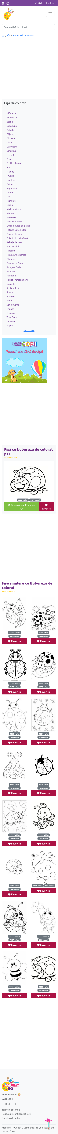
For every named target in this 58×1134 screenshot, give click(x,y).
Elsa (9, 158)
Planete (11, 258)
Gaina (9, 183)
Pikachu (11, 250)
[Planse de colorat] (3, 35)
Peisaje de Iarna (15, 233)
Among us (12, 117)
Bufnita (10, 129)
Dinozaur (11, 150)
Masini (10, 204)
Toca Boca (12, 317)
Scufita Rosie (13, 287)
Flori (9, 167)
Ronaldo (11, 283)
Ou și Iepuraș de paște (18, 225)
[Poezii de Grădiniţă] (24, 360)
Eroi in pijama (14, 163)
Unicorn (11, 321)
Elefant (10, 154)
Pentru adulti (13, 246)
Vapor (10, 325)
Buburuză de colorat (23, 35)
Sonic (9, 300)
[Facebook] (3, 2)
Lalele (10, 192)
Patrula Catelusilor (16, 229)
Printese (11, 271)
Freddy (10, 171)
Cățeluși (11, 134)
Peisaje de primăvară (17, 237)
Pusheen (11, 275)
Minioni (10, 213)
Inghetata (12, 188)
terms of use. (9, 1131)
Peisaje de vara (14, 242)
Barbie (10, 121)
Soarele (11, 296)
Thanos (10, 308)
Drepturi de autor (11, 1117)
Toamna (11, 312)
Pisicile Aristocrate (16, 254)
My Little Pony (14, 221)
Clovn (9, 142)
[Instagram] (8, 2)
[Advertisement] (29, 68)
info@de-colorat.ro (44, 2)
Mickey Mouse (14, 208)
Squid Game (13, 304)
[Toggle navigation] (50, 14)
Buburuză (12, 125)
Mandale (11, 200)
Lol (8, 196)
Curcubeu (12, 146)
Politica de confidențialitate (16, 1113)
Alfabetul (11, 113)
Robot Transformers (17, 279)
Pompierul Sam (15, 262)
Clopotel (11, 138)
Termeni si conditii (11, 1109)
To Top (48, 1124)
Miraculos (12, 217)
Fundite (11, 179)
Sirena (10, 292)
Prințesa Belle (14, 267)
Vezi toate (29, 330)
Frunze (10, 175)
